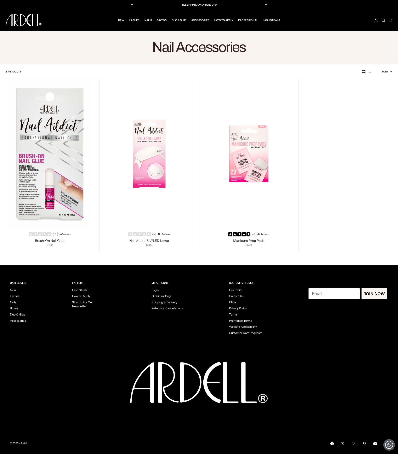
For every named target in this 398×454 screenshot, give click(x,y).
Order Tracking (161, 296)
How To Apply (223, 20)
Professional (248, 20)
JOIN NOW (374, 293)
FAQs (232, 302)
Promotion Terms (240, 321)
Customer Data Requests (245, 333)
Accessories (200, 20)
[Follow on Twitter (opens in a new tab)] (343, 444)
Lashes (134, 20)
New (121, 20)
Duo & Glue (179, 20)
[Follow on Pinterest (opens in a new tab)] (364, 444)
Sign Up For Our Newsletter (82, 304)
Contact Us (236, 296)
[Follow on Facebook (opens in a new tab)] (332, 444)
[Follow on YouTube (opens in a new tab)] (375, 444)
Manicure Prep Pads (249, 241)
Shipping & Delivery (164, 302)
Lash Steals (271, 20)
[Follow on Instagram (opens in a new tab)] (354, 444)
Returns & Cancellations (167, 308)
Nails (148, 20)
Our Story (235, 290)
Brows (162, 20)
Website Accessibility (243, 327)
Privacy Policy (238, 308)
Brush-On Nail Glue (49, 241)
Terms (233, 314)
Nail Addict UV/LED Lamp (149, 241)
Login (155, 290)
